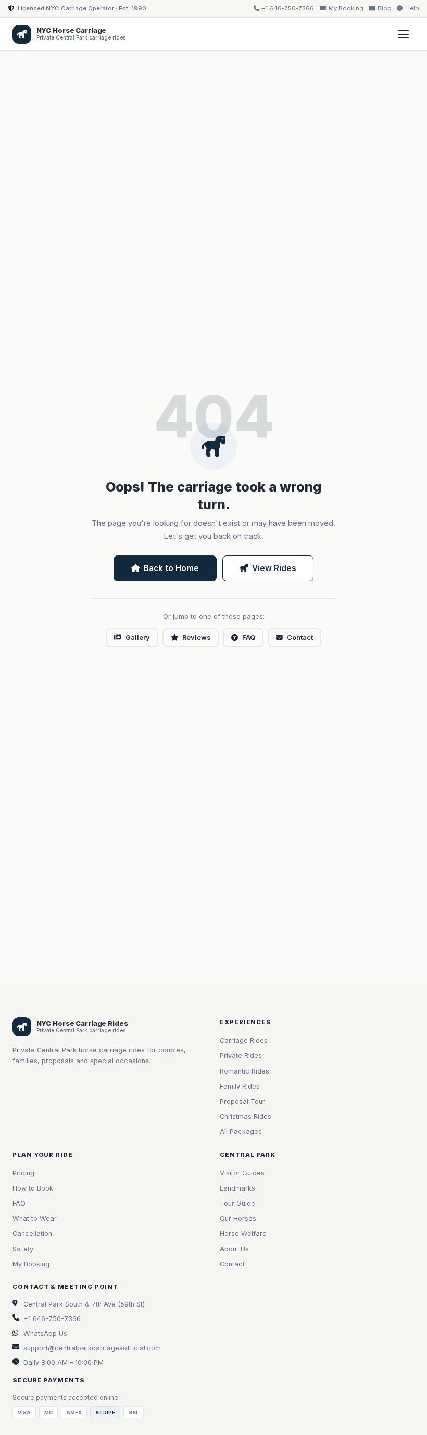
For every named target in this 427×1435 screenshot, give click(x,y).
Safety (22, 1249)
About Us (234, 1249)
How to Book (32, 1188)
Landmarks (237, 1188)
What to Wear (34, 1218)
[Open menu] (403, 34)
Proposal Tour (242, 1101)
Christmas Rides (245, 1116)
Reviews (196, 637)
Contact (300, 637)
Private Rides (241, 1055)
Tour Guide (237, 1203)
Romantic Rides (244, 1071)
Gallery (137, 637)
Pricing (23, 1173)
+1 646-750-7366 (52, 1319)
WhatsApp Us (45, 1333)
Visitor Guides (242, 1173)
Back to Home (171, 568)
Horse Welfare (243, 1233)
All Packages (241, 1131)
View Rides (274, 568)
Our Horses (238, 1218)
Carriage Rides (244, 1040)
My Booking (30, 1264)
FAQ (248, 637)
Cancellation (32, 1233)
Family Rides (240, 1086)
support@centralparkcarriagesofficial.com (92, 1348)
